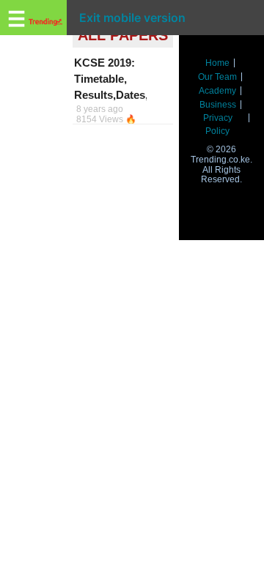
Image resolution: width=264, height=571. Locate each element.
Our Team (217, 77)
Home (217, 63)
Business (217, 105)
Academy (217, 91)
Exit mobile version (132, 17)
